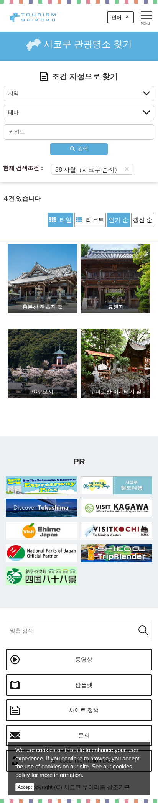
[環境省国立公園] (41, 553)
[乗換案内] (116, 553)
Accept (25, 787)
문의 (84, 735)
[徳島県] (41, 508)
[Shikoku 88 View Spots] (41, 576)
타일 (65, 220)
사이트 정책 (84, 710)
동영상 (83, 659)
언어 (117, 17)
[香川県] (116, 508)
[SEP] (41, 485)
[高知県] (116, 531)
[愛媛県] (41, 531)
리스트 (95, 220)
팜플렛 (83, 684)
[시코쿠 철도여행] (116, 485)
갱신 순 (143, 220)
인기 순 (118, 220)
